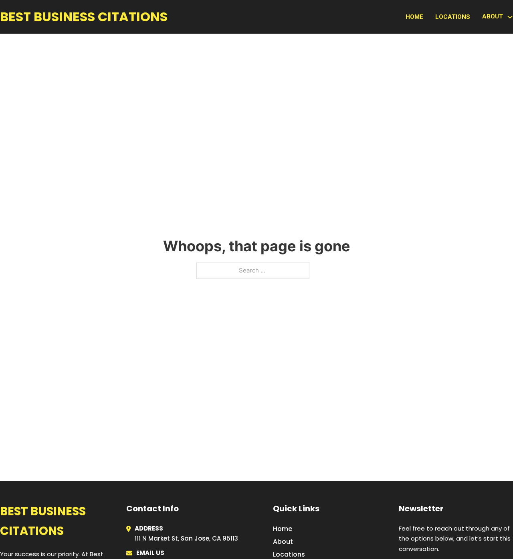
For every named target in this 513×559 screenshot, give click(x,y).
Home (414, 16)
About (283, 541)
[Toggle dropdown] (510, 17)
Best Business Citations (84, 17)
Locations (452, 16)
